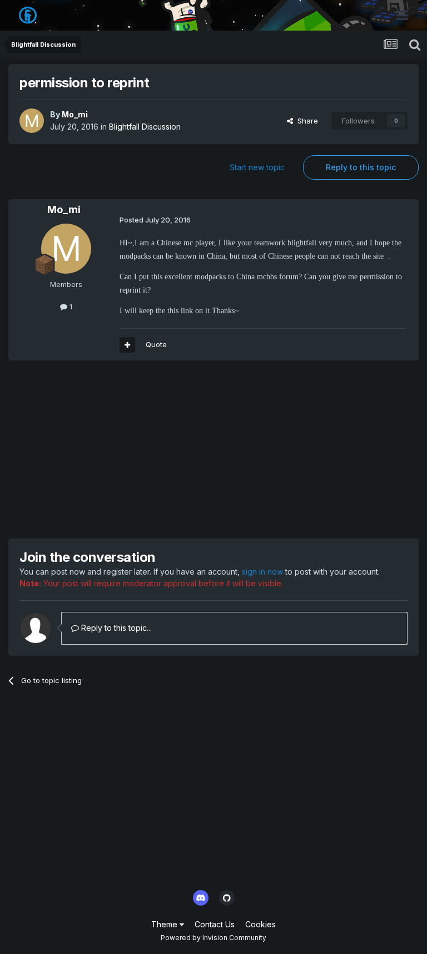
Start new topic (257, 167)
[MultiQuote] (127, 345)
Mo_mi (75, 114)
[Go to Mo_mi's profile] (31, 120)
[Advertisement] (138, 449)
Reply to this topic (361, 167)
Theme (165, 924)
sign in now (262, 571)
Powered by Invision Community (213, 937)
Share (305, 120)
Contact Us (215, 924)
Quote (156, 344)
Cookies (260, 924)
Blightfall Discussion (145, 126)
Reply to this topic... (115, 627)
